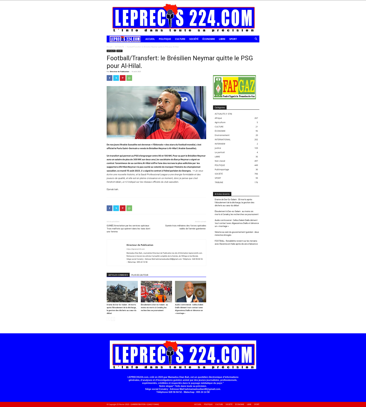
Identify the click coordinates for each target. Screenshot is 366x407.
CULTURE (180, 39)
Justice (218, 148)
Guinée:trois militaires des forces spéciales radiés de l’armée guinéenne (185, 227)
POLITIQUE (165, 39)
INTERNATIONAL (222, 139)
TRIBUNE (219, 182)
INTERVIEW (220, 143)
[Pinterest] (123, 78)
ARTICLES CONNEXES (118, 275)
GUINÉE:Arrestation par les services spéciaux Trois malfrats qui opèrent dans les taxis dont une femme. (128, 228)
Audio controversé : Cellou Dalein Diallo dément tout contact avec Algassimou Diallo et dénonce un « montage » (237, 223)
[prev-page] (108, 319)
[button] (255, 39)
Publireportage (222, 169)
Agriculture (220, 122)
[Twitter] (116, 78)
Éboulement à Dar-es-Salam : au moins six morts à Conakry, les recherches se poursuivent (154, 307)
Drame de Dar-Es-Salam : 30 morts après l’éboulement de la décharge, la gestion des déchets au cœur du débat (234, 202)
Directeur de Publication (119, 71)
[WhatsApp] (129, 78)
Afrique (218, 118)
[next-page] (113, 319)
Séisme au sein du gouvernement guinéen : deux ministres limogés (237, 233)
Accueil (109, 47)
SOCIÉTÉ (193, 39)
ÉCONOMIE (208, 39)
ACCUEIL (150, 39)
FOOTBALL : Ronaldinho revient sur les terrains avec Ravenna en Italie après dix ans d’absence (236, 242)
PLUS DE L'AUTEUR (139, 275)
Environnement (222, 135)
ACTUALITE (119, 47)
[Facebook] (109, 78)
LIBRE (222, 39)
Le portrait (220, 152)
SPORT (233, 39)
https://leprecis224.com (136, 249)
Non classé (220, 161)
